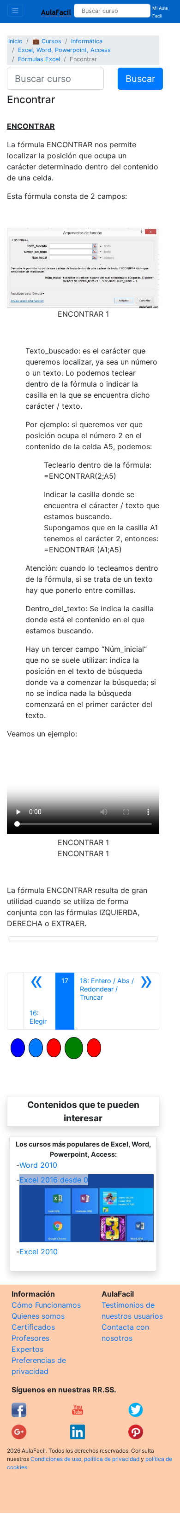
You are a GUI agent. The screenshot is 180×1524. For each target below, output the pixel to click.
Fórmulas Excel (39, 59)
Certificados (33, 1327)
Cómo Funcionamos (46, 1305)
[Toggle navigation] (15, 10)
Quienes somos (38, 1316)
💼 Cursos (46, 41)
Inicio (15, 41)
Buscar (140, 78)
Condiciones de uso (55, 1458)
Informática (86, 41)
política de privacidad (111, 1458)
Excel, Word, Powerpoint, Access (64, 49)
